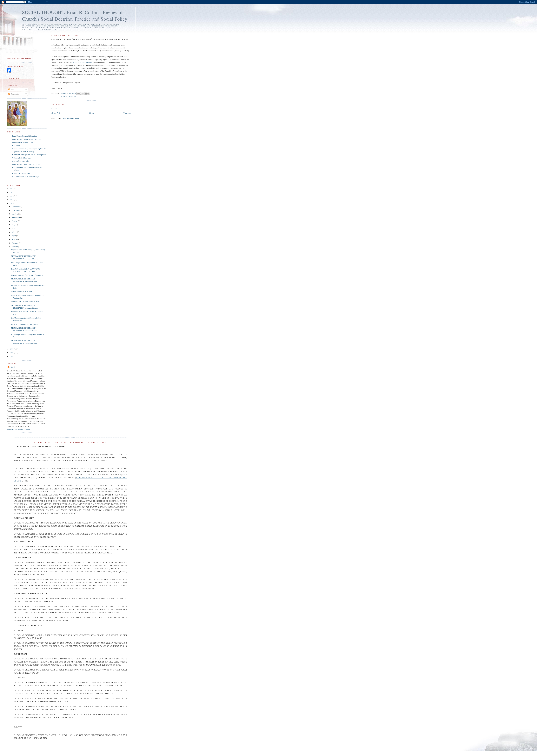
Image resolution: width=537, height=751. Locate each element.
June (14, 228)
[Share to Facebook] (85, 93)
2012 (12, 196)
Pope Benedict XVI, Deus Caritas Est (26, 164)
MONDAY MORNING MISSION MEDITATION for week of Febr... (24, 257)
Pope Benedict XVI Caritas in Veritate (26, 139)
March (14, 239)
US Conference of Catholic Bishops (25, 176)
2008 (12, 352)
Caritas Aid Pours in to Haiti (21, 291)
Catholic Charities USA (21, 173)
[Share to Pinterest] (88, 93)
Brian (12, 367)
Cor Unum (63, 96)
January (15, 246)
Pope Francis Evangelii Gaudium (24, 136)
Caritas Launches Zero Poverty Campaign (27, 275)
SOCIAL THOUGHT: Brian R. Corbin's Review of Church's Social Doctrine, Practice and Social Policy (74, 15)
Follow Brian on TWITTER (22, 142)
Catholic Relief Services (82, 62)
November (16, 210)
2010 (12, 203)
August (15, 221)
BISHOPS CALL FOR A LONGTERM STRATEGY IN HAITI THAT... (25, 270)
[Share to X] (83, 93)
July (14, 224)
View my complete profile (18, 430)
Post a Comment (56, 109)
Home (91, 113)
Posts (12, 89)
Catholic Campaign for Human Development (29, 154)
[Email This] (77, 93)
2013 (12, 192)
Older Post (127, 113)
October (15, 214)
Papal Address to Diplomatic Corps (24, 324)
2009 (12, 349)
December (16, 206)
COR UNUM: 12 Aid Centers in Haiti (25, 301)
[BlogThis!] (80, 93)
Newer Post (55, 113)
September (16, 217)
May (14, 232)
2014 (12, 188)
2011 (12, 199)
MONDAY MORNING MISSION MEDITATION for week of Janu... (24, 280)
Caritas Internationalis (20, 161)
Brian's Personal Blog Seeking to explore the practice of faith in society (29, 150)
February (15, 243)
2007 (12, 356)
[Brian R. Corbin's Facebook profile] (9, 72)
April (14, 235)
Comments (14, 94)
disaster (72, 96)
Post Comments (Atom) (70, 118)
